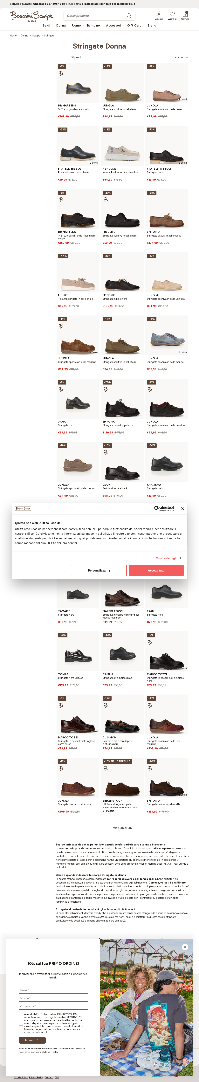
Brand (152, 25)
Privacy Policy (67, 1014)
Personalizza (97, 570)
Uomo (76, 25)
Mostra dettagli (166, 558)
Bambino (93, 25)
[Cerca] (129, 16)
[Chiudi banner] (182, 508)
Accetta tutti (156, 570)
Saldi (46, 25)
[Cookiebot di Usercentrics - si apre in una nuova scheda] (157, 508)
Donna (61, 25)
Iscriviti (30, 1040)
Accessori (113, 25)
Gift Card (134, 25)
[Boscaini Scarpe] (32, 17)
